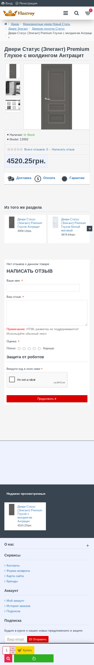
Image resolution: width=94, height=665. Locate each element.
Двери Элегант (18, 28)
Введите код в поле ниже (23, 368)
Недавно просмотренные (26, 493)
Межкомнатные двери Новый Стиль (46, 24)
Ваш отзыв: (14, 296)
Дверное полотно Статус (48, 28)
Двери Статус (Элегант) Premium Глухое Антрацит (29, 223)
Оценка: (12, 341)
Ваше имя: (14, 280)
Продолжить (45, 398)
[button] (4, 228)
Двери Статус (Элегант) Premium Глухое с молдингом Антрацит (29, 514)
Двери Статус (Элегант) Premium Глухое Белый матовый (73, 225)
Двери (15, 24)
